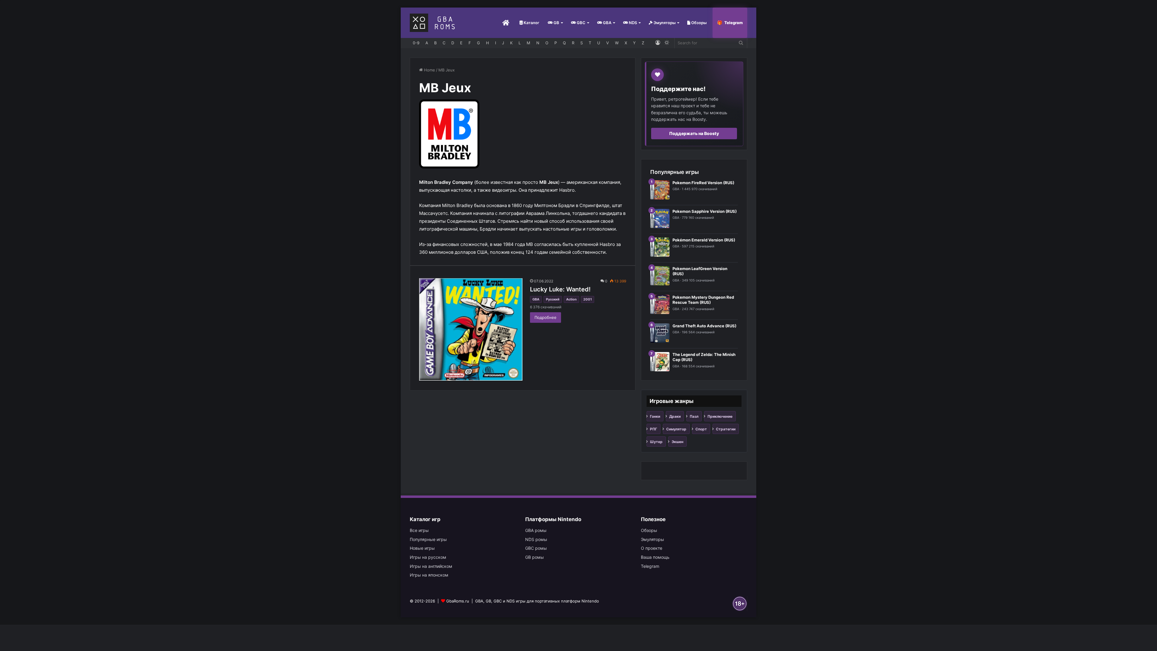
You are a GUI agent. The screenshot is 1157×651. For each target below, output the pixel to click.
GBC (580, 22)
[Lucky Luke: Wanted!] (470, 329)
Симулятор (676, 429)
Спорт (701, 429)
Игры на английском (431, 566)
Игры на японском (429, 574)
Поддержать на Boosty (694, 133)
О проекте (651, 548)
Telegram (733, 22)
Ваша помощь (655, 557)
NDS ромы (536, 539)
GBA (606, 22)
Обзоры (698, 22)
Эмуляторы (664, 22)
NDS (632, 22)
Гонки (655, 416)
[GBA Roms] (433, 23)
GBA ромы (536, 530)
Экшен (677, 441)
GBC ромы (536, 548)
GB (556, 22)
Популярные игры (428, 539)
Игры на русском (428, 557)
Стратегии (725, 429)
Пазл (694, 416)
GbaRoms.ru (457, 601)
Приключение (719, 416)
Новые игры (422, 548)
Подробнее (546, 317)
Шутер (656, 441)
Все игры (419, 530)
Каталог (531, 22)
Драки (675, 416)
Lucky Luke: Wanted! (560, 289)
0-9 (416, 42)
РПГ (653, 429)
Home (429, 70)
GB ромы (534, 557)
